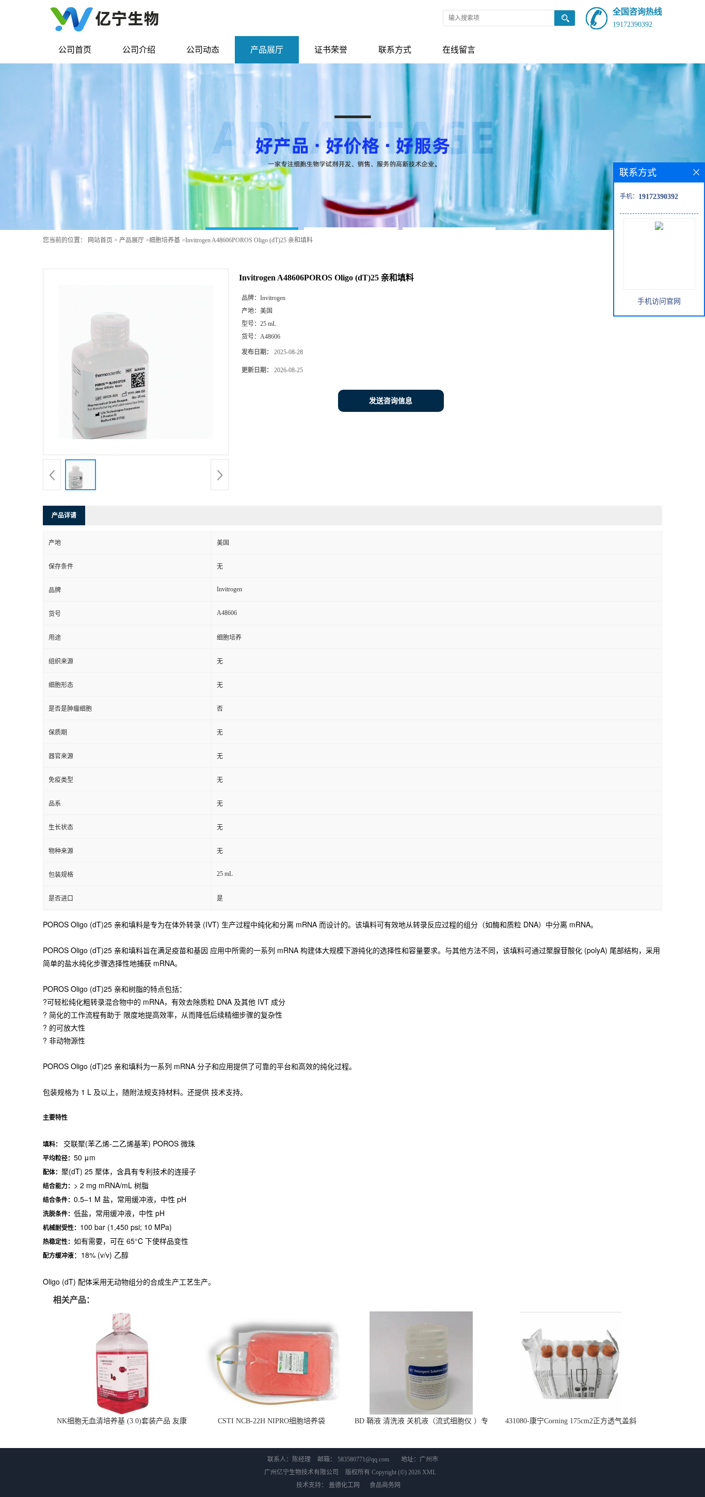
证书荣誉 (330, 49)
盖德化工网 (344, 1485)
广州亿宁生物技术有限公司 (301, 1472)
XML (429, 1472)
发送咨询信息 (390, 401)
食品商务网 (385, 1485)
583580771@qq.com (363, 1459)
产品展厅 (266, 49)
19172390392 (632, 24)
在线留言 (458, 49)
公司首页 (74, 49)
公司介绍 (138, 49)
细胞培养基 (164, 240)
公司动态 (202, 49)
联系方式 (394, 49)
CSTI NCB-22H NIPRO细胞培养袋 (271, 1421)
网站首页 (100, 240)
